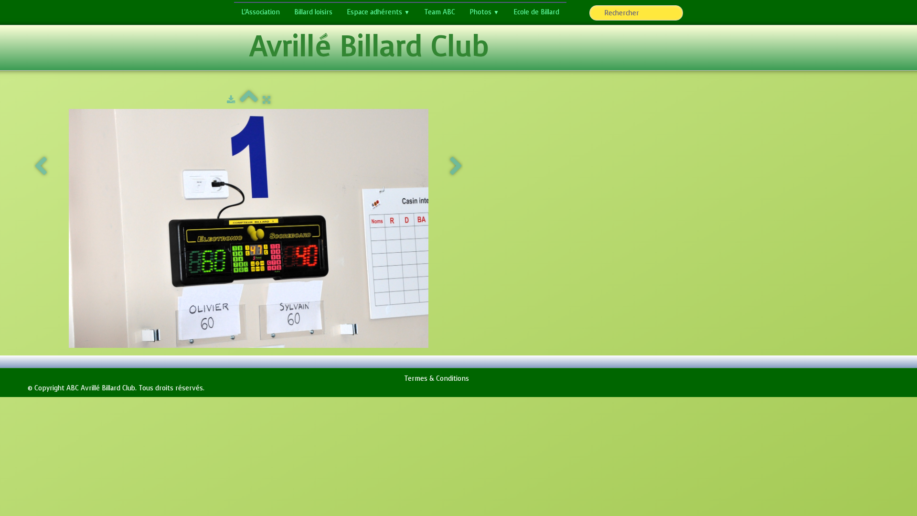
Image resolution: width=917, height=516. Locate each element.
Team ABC (439, 12)
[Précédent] (40, 167)
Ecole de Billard (536, 12)
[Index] (249, 100)
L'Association (260, 12)
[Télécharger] (231, 100)
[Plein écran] (266, 100)
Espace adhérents (378, 12)
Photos (484, 12)
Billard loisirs (313, 12)
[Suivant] (456, 167)
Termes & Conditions (436, 378)
